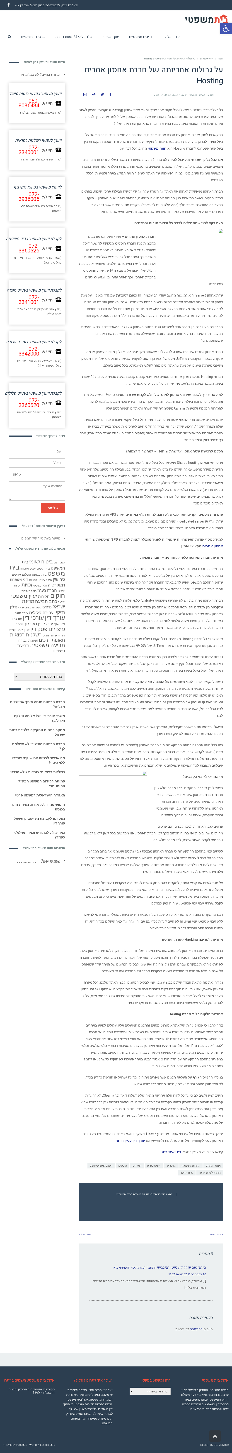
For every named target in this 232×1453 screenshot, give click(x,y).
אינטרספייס (153, 1165)
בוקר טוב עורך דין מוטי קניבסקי (181, 1267)
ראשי (220, 58)
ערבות (19, 627)
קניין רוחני (23, 633)
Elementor (221, 1445)
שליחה (53, 508)
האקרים (137, 1165)
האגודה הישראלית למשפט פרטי (40, 799)
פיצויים (56, 632)
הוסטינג (122, 1165)
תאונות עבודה (28, 644)
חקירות (43, 600)
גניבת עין (47, 583)
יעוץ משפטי (24, 599)
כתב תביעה (46, 605)
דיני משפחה (19, 583)
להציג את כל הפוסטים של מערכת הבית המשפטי (144, 1194)
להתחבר (196, 1329)
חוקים (57, 599)
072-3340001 (29, 150)
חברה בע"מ (47, 593)
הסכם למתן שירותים (101, 1165)
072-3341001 (29, 300)
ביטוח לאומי (41, 565)
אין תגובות (157, 94)
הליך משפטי (40, 589)
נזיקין (59, 616)
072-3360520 (29, 403)
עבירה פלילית (41, 616)
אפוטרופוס (59, 566)
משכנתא (36, 611)
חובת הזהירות (29, 594)
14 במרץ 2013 (180, 94)
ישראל (61, 605)
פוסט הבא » (85, 1234)
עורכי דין (33, 621)
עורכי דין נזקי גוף (38, 627)
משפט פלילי (24, 611)
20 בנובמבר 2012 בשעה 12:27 (187, 1274)
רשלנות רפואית (26, 638)
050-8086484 (29, 103)
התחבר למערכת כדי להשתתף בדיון (134, 1267)
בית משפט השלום (34, 578)
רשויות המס (50, 639)
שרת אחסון (187, 1172)
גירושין (59, 582)
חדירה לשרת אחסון (210, 1172)
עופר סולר (21, 616)
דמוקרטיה (56, 588)
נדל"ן (13, 610)
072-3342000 (29, 351)
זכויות (27, 588)
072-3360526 (29, 248)
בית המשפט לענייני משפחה (35, 572)
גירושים (16, 578)
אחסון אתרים (212, 546)
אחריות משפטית (191, 1165)
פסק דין (39, 632)
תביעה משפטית (47, 649)
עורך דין (55, 621)
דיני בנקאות (35, 583)
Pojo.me (21, 1445)
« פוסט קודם (216, 1234)
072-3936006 (29, 197)
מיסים (47, 610)
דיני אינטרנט (206, 58)
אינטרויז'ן (171, 1165)
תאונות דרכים (52, 643)
